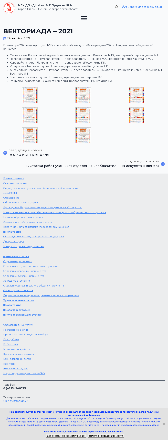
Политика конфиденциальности (106, 435)
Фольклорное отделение (18, 290)
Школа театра (12, 231)
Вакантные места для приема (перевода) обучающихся (36, 226)
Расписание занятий (15, 329)
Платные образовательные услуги (23, 217)
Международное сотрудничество (23, 246)
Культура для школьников (18, 354)
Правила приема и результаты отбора (25, 334)
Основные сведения (15, 183)
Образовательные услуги (18, 324)
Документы (10, 192)
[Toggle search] (116, 6)
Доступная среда (13, 241)
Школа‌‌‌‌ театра (12, 305)
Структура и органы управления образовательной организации (40, 188)
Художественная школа (18, 300)
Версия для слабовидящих (145, 6)
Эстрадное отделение (16, 280)
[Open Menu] (84, 18)
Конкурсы (9, 363)
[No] (164, 424)
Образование (11, 197)
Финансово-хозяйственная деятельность (27, 222)
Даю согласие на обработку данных (66, 435)
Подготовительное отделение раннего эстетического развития (41, 295)
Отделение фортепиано (17, 261)
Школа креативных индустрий (22, 314)
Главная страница (13, 178)
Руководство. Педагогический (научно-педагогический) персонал (42, 207)
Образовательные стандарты (20, 202)
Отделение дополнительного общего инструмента (33, 285)
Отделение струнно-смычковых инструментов (30, 266)
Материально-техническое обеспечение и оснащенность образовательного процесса (54, 212)
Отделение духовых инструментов (23, 276)
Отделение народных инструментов (24, 271)
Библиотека (10, 344)
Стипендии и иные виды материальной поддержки (33, 236)
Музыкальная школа (16, 256)
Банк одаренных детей (17, 358)
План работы (11, 339)
